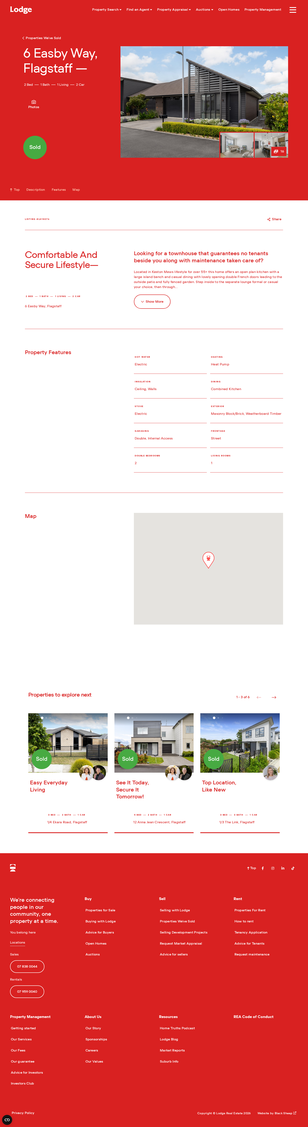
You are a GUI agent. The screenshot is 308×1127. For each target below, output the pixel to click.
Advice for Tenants (249, 943)
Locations (17, 942)
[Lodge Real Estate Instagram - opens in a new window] (273, 868)
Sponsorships (96, 1039)
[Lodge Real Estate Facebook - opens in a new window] (263, 868)
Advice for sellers (173, 954)
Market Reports (172, 1050)
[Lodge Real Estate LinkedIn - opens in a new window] (283, 868)
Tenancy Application (251, 932)
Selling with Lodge (174, 910)
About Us (93, 1017)
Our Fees (18, 1050)
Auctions (92, 954)
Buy (88, 899)
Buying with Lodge (100, 921)
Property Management (30, 1017)
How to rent (244, 921)
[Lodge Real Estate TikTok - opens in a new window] (293, 868)
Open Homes (96, 943)
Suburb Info (169, 1061)
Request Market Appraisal (180, 943)
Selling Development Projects (183, 932)
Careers (91, 1050)
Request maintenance (252, 954)
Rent (238, 899)
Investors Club (22, 1083)
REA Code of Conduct (253, 1017)
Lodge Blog (168, 1039)
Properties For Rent (250, 910)
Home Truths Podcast (177, 1028)
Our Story (93, 1028)
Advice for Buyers (99, 932)
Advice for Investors (26, 1072)
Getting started (23, 1028)
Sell (162, 899)
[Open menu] (293, 10)
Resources (168, 1017)
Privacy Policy (23, 1113)
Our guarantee (22, 1061)
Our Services (21, 1039)
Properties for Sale (100, 910)
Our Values (94, 1061)
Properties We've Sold (177, 921)
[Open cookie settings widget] (7, 1120)
